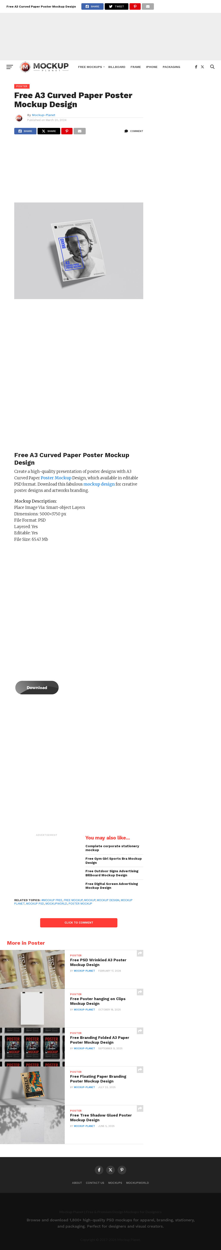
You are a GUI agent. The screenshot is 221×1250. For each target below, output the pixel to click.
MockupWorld (137, 1182)
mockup (89, 900)
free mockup (73, 900)
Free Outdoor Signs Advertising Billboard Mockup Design (111, 873)
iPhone (152, 67)
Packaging (171, 67)
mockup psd (35, 903)
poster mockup (80, 903)
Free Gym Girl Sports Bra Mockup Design (113, 861)
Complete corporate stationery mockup (112, 848)
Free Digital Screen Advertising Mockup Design (111, 886)
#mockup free (51, 900)
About (77, 1182)
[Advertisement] (110, 30)
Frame (136, 67)
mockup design (108, 900)
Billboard (116, 67)
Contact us (95, 1182)
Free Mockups (90, 67)
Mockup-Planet (43, 115)
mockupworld (56, 903)
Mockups (115, 1182)
